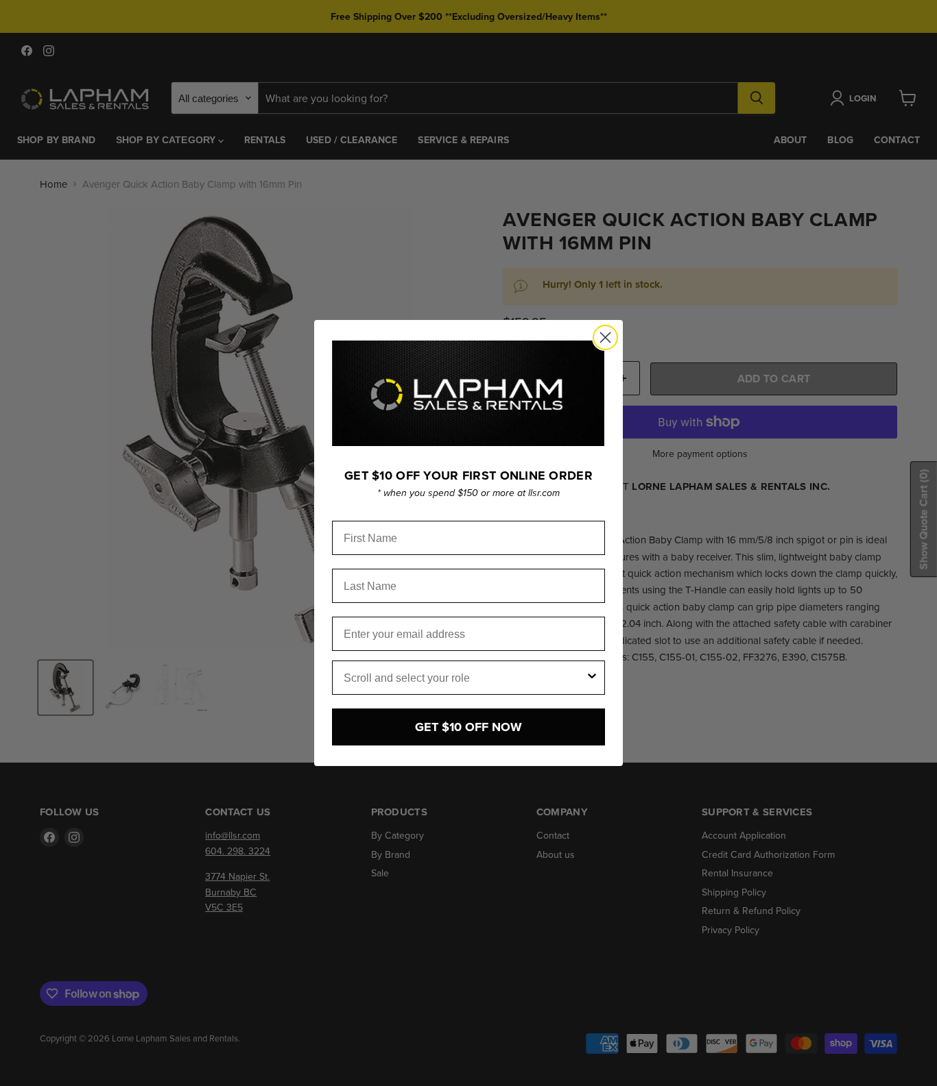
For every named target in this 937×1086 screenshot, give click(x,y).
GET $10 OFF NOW (468, 727)
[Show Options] (592, 677)
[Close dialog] (605, 337)
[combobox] (464, 677)
